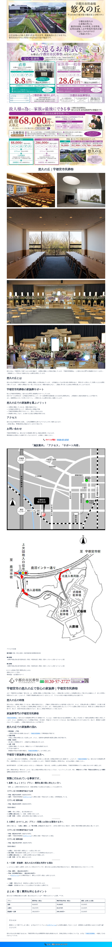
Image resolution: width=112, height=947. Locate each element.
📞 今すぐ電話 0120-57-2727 (56, 944)
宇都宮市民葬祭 (11, 718)
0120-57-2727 (63, 440)
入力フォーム (27, 797)
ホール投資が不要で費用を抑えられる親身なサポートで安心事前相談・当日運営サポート (19, 672)
